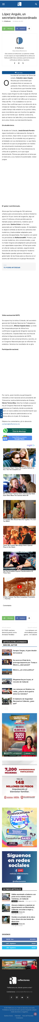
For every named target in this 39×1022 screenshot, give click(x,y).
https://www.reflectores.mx (19, 51)
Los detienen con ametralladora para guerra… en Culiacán (30, 632)
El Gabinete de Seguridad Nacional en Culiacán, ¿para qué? (23, 701)
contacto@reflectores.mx (11, 424)
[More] (29, 29)
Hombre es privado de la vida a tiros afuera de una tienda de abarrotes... (23, 919)
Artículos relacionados (15, 642)
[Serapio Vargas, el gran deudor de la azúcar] (7, 652)
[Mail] (22, 998)
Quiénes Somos (8, 1016)
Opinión (9, 9)
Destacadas (5, 654)
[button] (3, 4)
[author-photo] (19, 45)
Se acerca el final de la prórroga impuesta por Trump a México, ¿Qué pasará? (25, 662)
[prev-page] (3, 708)
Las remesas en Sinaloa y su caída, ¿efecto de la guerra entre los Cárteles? (23, 691)
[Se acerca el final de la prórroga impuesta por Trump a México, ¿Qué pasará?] (7, 662)
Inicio (3, 9)
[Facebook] (15, 63)
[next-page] (6, 708)
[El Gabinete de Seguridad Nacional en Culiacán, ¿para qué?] (7, 701)
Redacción (21, 901)
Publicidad (17, 1016)
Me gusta (33, 939)
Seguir (34, 943)
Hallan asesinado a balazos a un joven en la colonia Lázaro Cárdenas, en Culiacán (24, 896)
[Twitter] (23, 63)
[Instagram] (19, 63)
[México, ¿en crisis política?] (7, 671)
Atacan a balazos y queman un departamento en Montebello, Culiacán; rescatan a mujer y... (23, 907)
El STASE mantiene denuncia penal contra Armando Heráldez (9, 632)
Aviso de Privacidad (27, 1016)
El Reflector (7, 21)
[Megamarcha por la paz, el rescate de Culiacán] (7, 681)
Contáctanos (19, 1018)
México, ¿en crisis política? (23, 670)
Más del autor (10, 645)
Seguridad (14, 901)
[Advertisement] (19, 183)
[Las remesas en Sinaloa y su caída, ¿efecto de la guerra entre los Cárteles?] (7, 691)
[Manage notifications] (35, 1014)
